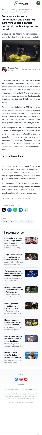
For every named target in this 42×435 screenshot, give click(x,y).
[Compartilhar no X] (4, 210)
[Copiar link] (26, 210)
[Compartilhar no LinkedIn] (21, 210)
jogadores (12, 10)
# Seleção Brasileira (10, 222)
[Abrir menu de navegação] (4, 3)
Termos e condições (11, 389)
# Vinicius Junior (26, 222)
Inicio (3, 10)
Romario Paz (13, 68)
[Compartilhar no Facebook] (9, 210)
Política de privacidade (30, 389)
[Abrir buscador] (38, 3)
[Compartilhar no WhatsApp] (15, 210)
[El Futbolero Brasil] (21, 3)
